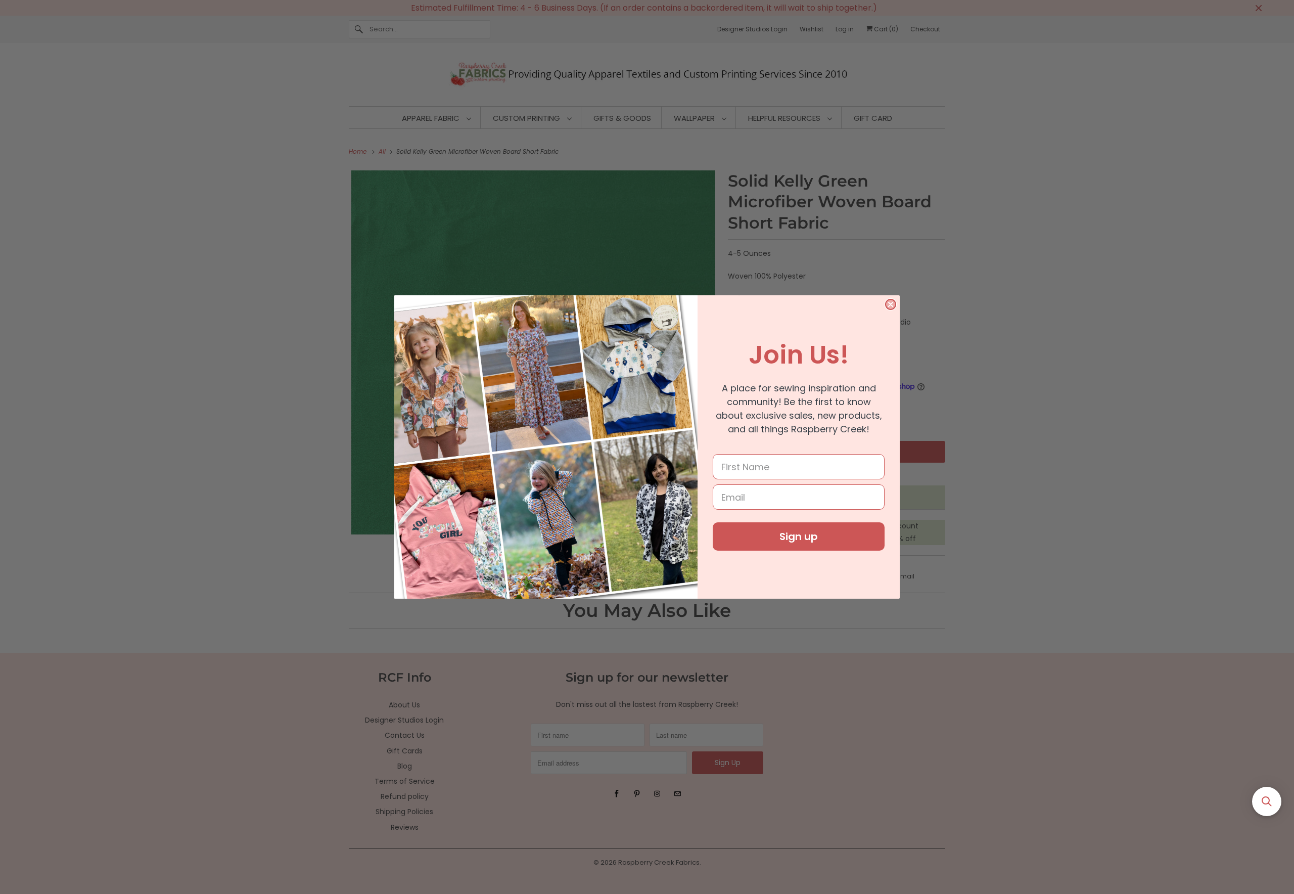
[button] (1266, 801)
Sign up (798, 536)
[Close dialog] (891, 304)
